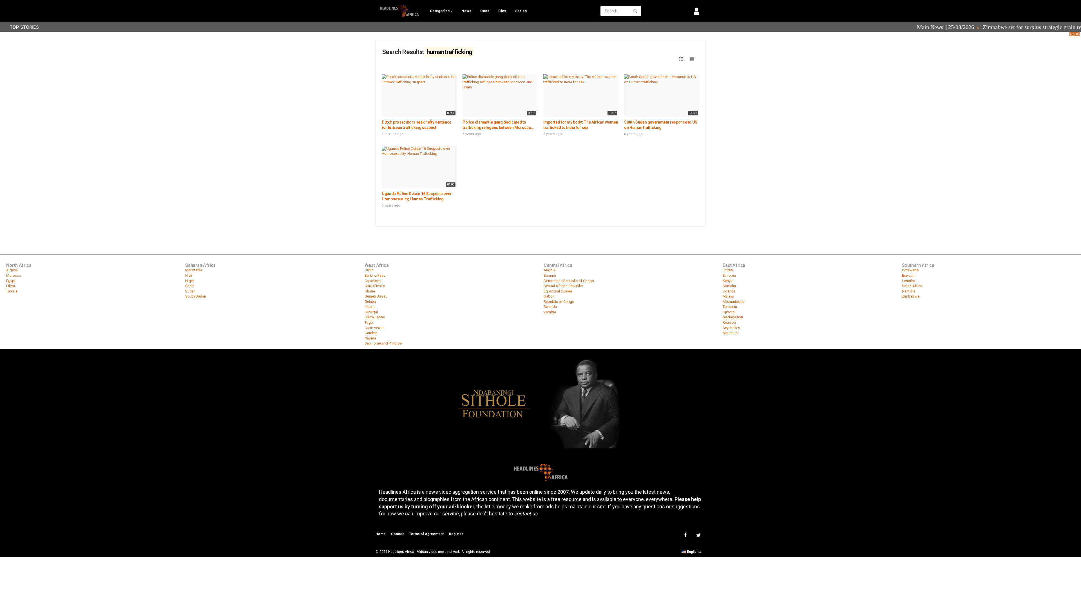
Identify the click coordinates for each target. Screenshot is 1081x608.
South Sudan (195, 296)
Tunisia (11, 291)
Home (381, 534)
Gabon (549, 296)
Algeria (12, 270)
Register (456, 534)
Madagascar (733, 317)
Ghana (370, 291)
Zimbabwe (910, 296)
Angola (549, 270)
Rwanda (550, 307)
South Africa (912, 286)
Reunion (729, 322)
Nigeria (370, 338)
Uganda (729, 291)
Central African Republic (563, 286)
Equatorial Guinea (558, 291)
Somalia (729, 286)
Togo (369, 322)
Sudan (190, 291)
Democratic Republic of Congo (569, 281)
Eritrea (728, 270)
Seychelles (731, 328)
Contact (397, 534)
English (692, 552)
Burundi (550, 275)
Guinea (370, 301)
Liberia (370, 307)
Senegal (371, 312)
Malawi (728, 296)
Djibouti (729, 312)
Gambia (371, 333)
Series (521, 11)
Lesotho (908, 281)
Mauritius (730, 333)
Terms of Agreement (426, 534)
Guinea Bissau (376, 296)
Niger (189, 281)
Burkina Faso (375, 275)
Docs (484, 11)
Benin (369, 270)
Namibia (908, 291)
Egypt (10, 281)
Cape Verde (374, 328)
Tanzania (730, 307)
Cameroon (373, 281)
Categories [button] (440, 11)
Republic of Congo (559, 301)
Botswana (910, 270)
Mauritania (193, 270)
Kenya (727, 281)
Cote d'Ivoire (375, 286)
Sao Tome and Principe (383, 343)
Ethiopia (729, 275)
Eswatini (908, 275)
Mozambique (733, 301)
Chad (189, 286)
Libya (10, 286)
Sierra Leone (375, 317)
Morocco (13, 275)
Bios (502, 11)
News (466, 11)
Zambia (550, 312)
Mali (188, 275)
